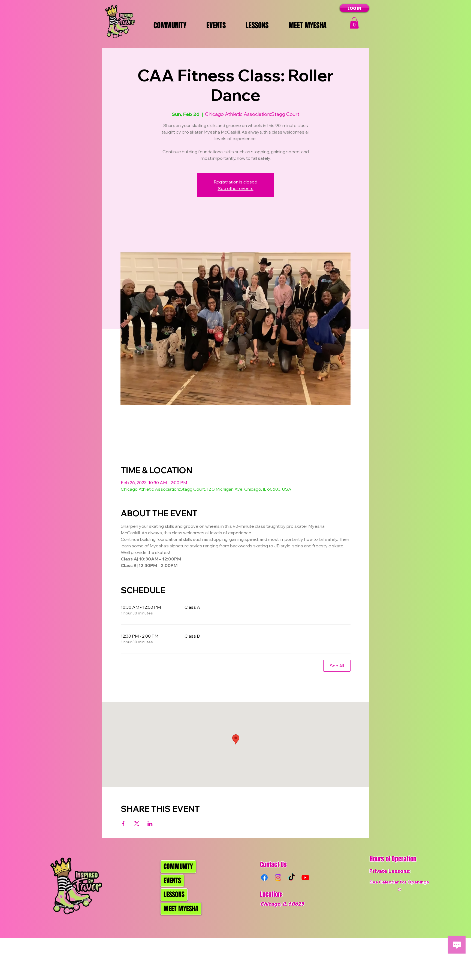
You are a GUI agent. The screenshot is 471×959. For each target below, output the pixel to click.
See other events (235, 188)
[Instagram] (278, 877)
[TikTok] (291, 877)
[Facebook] (264, 877)
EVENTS (172, 880)
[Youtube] (305, 877)
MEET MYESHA (181, 908)
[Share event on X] (136, 823)
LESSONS (174, 894)
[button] (354, 23)
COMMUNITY (178, 866)
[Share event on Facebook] (123, 823)
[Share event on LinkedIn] (150, 823)
